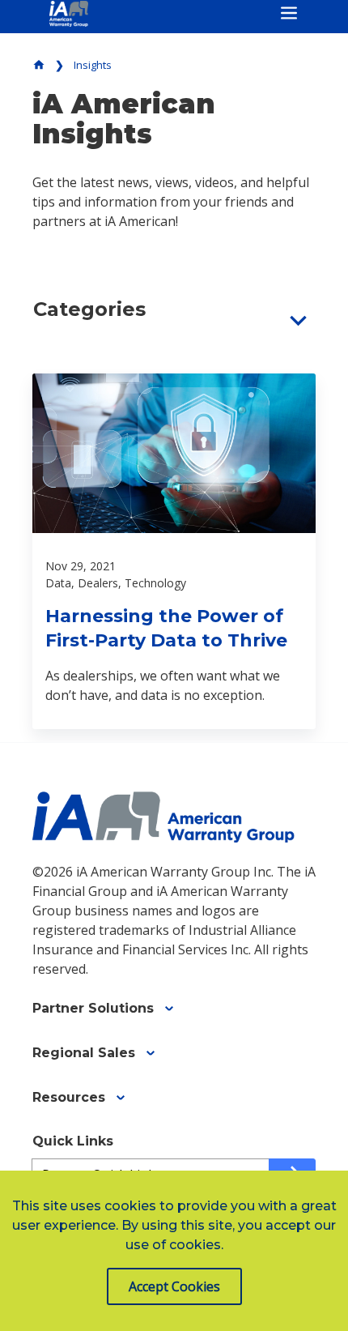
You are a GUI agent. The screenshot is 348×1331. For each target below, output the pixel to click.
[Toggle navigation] (289, 13)
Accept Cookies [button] (174, 1286)
